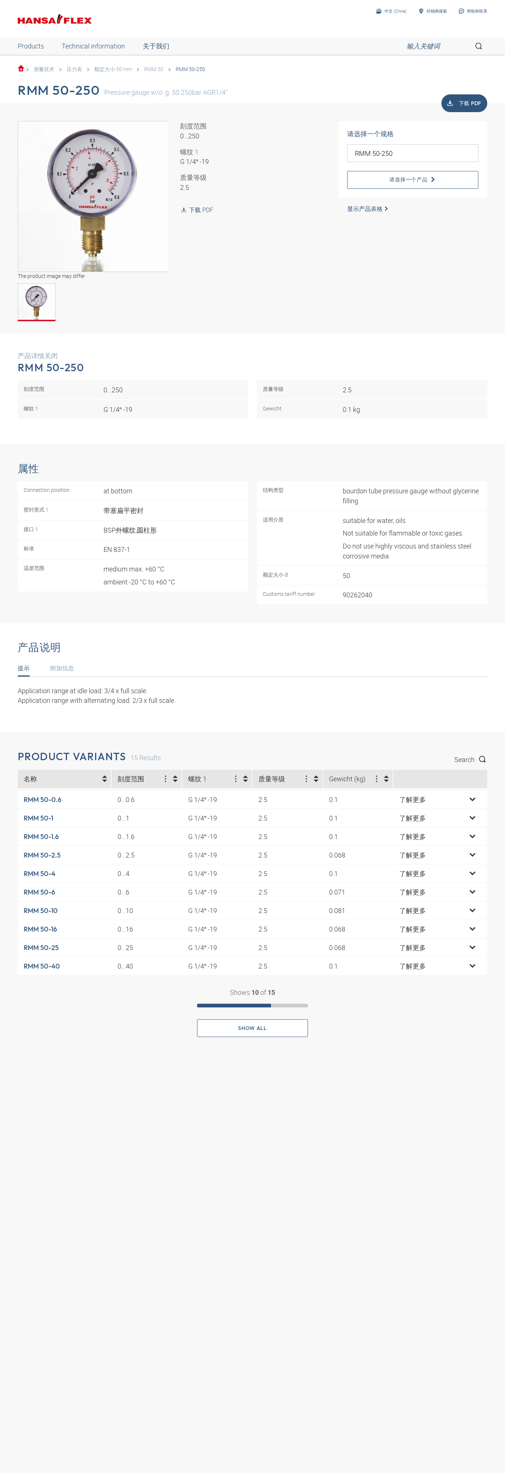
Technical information (93, 45)
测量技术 (44, 69)
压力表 (74, 69)
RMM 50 (153, 69)
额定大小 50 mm (113, 69)
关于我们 (156, 45)
